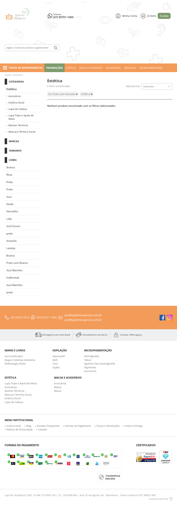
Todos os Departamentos (26, 67)
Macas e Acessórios (91, 67)
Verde (9, 204)
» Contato (41, 429)
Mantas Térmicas (18, 125)
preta (9, 292)
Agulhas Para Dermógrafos (99, 363)
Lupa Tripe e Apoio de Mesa (21, 117)
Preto (9, 189)
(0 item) (151, 16)
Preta (9, 182)
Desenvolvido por (158, 499)
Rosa (9, 174)
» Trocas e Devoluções (107, 425)
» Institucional (13, 425)
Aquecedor (59, 356)
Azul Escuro (13, 226)
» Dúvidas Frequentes (47, 425)
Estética (71, 67)
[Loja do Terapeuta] (25, 16)
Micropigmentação (151, 67)
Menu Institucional (19, 420)
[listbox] (157, 86)
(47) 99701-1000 (63, 17)
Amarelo (11, 241)
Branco (10, 255)
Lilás (9, 218)
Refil (55, 360)
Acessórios (14, 96)
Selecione (148, 86)
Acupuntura (113, 67)
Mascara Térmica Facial (21, 131)
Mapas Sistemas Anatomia (20, 360)
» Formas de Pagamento (77, 425)
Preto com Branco (17, 263)
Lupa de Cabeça (17, 109)
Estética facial (16, 102)
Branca (10, 167)
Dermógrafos (91, 356)
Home (8, 74)
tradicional (12, 277)
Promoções (54, 68)
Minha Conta (129, 16)
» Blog (27, 425)
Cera (55, 363)
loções (56, 367)
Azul (9, 196)
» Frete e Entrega (133, 425)
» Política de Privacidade (19, 429)
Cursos (164, 16)
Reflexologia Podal (15, 363)
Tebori (87, 360)
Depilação (130, 67)
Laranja (10, 248)
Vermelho (12, 211)
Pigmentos (90, 367)
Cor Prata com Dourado (62, 94)
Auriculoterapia (14, 356)
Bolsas (58, 387)
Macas (58, 390)
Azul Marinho (14, 270)
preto (9, 233)
